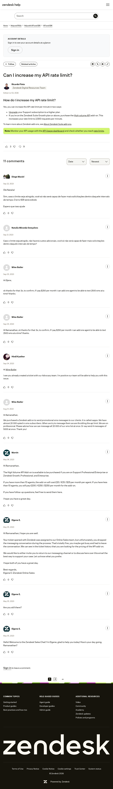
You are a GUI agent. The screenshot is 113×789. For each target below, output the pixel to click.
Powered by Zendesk (60, 782)
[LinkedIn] (92, 64)
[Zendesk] (56, 744)
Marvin (15, 452)
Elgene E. (16, 520)
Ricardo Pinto (18, 84)
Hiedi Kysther (18, 356)
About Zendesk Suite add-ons (57, 124)
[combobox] (77, 161)
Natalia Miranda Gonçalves (25, 227)
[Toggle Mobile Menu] (108, 5)
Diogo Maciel (18, 176)
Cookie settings (64, 769)
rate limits (99, 130)
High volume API (82, 115)
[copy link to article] (107, 64)
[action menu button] (107, 176)
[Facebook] (102, 64)
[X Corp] (97, 64)
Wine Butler (17, 267)
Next (62, 679)
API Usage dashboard (53, 130)
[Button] (7, 146)
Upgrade (13, 112)
